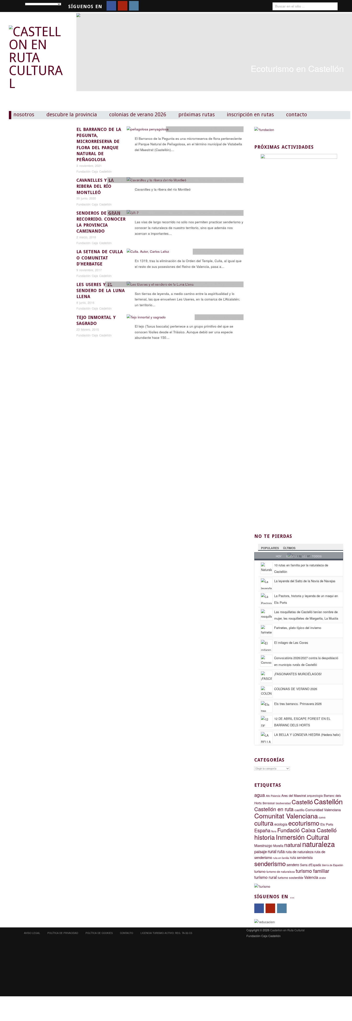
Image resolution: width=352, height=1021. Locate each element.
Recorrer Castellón (183, 180)
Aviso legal (32, 933)
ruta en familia (281, 858)
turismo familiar (312, 870)
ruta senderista (301, 857)
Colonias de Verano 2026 (137, 114)
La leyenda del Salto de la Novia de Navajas (304, 581)
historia (264, 837)
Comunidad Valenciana (323, 809)
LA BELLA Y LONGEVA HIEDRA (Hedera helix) (307, 734)
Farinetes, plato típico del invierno (297, 627)
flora (273, 831)
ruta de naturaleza (299, 851)
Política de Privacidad (62, 933)
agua (259, 794)
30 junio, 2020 (86, 198)
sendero (293, 864)
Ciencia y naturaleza (182, 129)
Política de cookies (99, 933)
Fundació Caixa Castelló (307, 830)
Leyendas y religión (183, 284)
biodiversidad (283, 803)
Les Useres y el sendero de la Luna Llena (100, 290)
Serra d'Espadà (310, 865)
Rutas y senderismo (227, 129)
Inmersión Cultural (302, 837)
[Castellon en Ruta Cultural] (37, 53)
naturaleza (318, 844)
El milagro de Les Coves (291, 642)
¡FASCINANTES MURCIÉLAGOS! (298, 674)
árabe (322, 878)
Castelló (302, 802)
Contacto (296, 114)
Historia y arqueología (154, 180)
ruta (281, 851)
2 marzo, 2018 (86, 237)
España (262, 830)
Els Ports (326, 824)
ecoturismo (303, 822)
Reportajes (205, 129)
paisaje (260, 851)
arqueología (315, 795)
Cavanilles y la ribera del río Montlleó (95, 186)
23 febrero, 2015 (87, 329)
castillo (299, 810)
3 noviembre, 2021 (89, 166)
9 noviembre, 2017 (89, 270)
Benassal (269, 803)
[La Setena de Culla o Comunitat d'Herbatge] (148, 253)
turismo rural (265, 877)
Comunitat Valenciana (286, 815)
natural (292, 844)
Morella (278, 845)
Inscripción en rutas (250, 114)
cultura (263, 822)
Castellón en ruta (274, 809)
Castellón (328, 801)
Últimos (289, 548)
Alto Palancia (273, 796)
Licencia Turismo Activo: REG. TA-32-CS (166, 933)
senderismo (270, 863)
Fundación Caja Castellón (94, 171)
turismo (260, 871)
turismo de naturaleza (281, 872)
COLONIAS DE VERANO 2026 (295, 689)
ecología (280, 824)
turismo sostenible (290, 877)
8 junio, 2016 (85, 302)
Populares (270, 548)
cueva (322, 817)
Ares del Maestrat (293, 795)
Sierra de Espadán (332, 865)
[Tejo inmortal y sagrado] (146, 318)
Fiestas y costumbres (122, 284)
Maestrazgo (263, 845)
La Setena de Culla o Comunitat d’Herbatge (99, 257)
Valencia (311, 877)
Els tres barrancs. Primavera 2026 (298, 703)
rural (272, 851)
